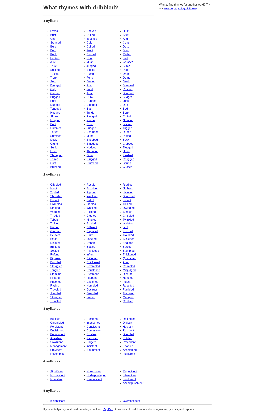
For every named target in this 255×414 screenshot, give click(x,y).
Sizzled (91, 223)
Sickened (128, 238)
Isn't (125, 227)
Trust (53, 66)
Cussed (127, 166)
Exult (53, 238)
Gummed (56, 128)
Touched (92, 38)
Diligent (91, 342)
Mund (90, 135)
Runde (127, 131)
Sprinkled (129, 196)
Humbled (92, 285)
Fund (90, 89)
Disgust (55, 242)
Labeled (92, 238)
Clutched (92, 163)
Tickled (127, 204)
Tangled (55, 270)
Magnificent (130, 371)
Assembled (130, 349)
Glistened (92, 281)
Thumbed (92, 151)
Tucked (54, 73)
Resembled (57, 353)
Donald (91, 242)
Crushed (128, 62)
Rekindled (129, 318)
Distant (54, 200)
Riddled (128, 184)
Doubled (55, 262)
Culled (91, 46)
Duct (126, 104)
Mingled (91, 219)
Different (92, 227)
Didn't (90, 200)
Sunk (53, 147)
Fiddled (91, 204)
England (128, 242)
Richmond (93, 273)
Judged (91, 66)
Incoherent (129, 379)
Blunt (126, 50)
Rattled (54, 285)
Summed (55, 135)
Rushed (128, 89)
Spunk (127, 163)
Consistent (93, 326)
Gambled (92, 293)
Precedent (129, 342)
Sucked (55, 69)
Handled (128, 277)
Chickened (93, 262)
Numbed (128, 120)
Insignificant (57, 400)
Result (91, 184)
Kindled (55, 207)
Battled (127, 246)
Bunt (53, 124)
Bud (125, 108)
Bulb (53, 46)
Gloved (91, 81)
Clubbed (128, 143)
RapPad (108, 409)
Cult (89, 42)
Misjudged (129, 270)
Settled (54, 250)
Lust (125, 58)
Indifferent (129, 353)
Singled (127, 211)
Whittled (92, 207)
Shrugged (56, 155)
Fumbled (128, 289)
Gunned (55, 93)
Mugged (55, 120)
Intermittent (129, 375)
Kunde (91, 120)
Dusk (53, 139)
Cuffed (127, 116)
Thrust (54, 131)
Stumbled (129, 250)
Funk (90, 77)
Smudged (93, 143)
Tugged (127, 128)
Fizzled (54, 227)
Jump (90, 93)
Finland (55, 277)
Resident (128, 330)
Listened (128, 192)
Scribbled (92, 188)
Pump (90, 73)
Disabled (128, 334)
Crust (90, 124)
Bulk (53, 50)
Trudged (128, 147)
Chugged (128, 159)
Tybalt (54, 219)
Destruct (92, 289)
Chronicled (57, 322)
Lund (53, 151)
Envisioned (57, 330)
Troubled (128, 235)
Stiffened (92, 258)
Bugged (55, 97)
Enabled (128, 346)
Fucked (55, 58)
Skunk (54, 116)
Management (58, 346)
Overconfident (131, 400)
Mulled (127, 54)
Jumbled (55, 293)
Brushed (55, 166)
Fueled (91, 297)
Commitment (94, 330)
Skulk (126, 81)
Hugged (55, 112)
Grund (54, 143)
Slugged (92, 159)
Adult (126, 262)
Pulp (126, 69)
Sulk (53, 81)
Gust (53, 163)
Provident (56, 349)
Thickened (129, 254)
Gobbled (128, 301)
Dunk (90, 97)
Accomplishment (133, 383)
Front (90, 50)
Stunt (126, 34)
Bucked (127, 124)
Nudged (91, 147)
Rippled (91, 192)
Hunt (89, 58)
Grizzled (55, 231)
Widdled (55, 211)
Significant (56, 371)
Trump (54, 159)
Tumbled (55, 301)
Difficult (127, 322)
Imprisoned (93, 322)
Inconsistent (57, 375)
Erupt (90, 235)
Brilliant (55, 246)
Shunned (128, 93)
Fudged (91, 128)
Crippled (55, 184)
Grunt (90, 155)
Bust (53, 34)
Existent (91, 334)
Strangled (56, 297)
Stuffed (91, 69)
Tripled (54, 192)
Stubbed (92, 104)
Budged (128, 97)
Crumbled (129, 266)
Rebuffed (128, 285)
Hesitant (128, 326)
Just (52, 62)
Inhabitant (56, 379)
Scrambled (93, 266)
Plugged (92, 116)
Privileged (93, 250)
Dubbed (55, 104)
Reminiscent (94, 379)
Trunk (53, 77)
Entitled (127, 338)
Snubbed (92, 139)
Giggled (91, 215)
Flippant (92, 277)
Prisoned (55, 281)
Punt (53, 100)
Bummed (128, 85)
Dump (126, 77)
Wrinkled (92, 196)
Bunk (126, 112)
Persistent (56, 326)
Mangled (128, 297)
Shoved (91, 30)
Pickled (91, 211)
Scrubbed (93, 131)
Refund (54, 254)
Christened (93, 270)
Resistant (92, 338)
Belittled (55, 318)
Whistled (128, 223)
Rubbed (91, 100)
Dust (126, 46)
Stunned (55, 42)
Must (89, 62)
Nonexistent (94, 371)
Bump (126, 66)
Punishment (57, 334)
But (89, 108)
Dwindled (129, 207)
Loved (54, 30)
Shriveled (56, 196)
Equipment (93, 349)
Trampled (128, 293)
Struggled (56, 266)
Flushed (128, 155)
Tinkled (54, 223)
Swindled (56, 204)
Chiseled (128, 215)
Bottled (91, 246)
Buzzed (91, 54)
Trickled (55, 215)
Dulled (91, 34)
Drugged (55, 85)
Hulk (126, 30)
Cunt (126, 42)
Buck (126, 139)
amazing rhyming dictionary (180, 8)
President (92, 318)
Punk (53, 54)
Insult (53, 188)
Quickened (129, 258)
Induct (126, 281)
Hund (126, 151)
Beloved (55, 235)
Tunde (90, 112)
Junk (126, 100)
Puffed (127, 135)
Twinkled (128, 219)
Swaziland (56, 342)
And (125, 38)
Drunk (126, 73)
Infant (90, 254)
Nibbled (128, 188)
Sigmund (55, 273)
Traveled (55, 289)
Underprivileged (96, 375)
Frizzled (128, 231)
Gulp (53, 89)
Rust (89, 85)
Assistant (56, 338)
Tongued (55, 108)
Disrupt (127, 273)
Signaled (92, 231)
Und (53, 38)
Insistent (92, 346)
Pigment (55, 258)
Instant (127, 200)
